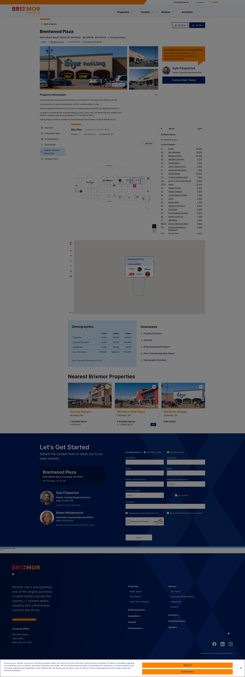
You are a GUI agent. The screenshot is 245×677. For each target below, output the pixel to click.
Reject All (187, 665)
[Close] (241, 668)
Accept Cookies (187, 672)
